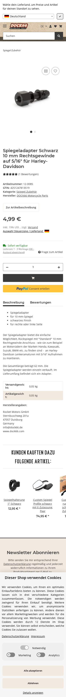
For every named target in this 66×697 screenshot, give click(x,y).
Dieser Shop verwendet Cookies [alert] (33, 577)
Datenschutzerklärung (17, 564)
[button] (50, 26)
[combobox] (28, 16)
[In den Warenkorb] (6, 62)
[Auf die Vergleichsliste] (46, 71)
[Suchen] (59, 36)
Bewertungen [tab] (40, 302)
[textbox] (28, 16)
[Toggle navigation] (5, 24)
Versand (33, 227)
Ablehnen (33, 683)
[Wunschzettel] (55, 26)
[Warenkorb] (60, 26)
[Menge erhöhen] (59, 267)
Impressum (38, 636)
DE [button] (42, 26)
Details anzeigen (33, 692)
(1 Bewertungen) (28, 174)
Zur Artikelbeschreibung (21, 207)
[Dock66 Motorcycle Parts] (19, 26)
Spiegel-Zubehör (26, 191)
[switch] (24, 647)
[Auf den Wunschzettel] (55, 71)
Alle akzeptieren (33, 670)
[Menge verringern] (7, 267)
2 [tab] (35, 132)
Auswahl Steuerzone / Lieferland (23, 231)
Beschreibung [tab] (13, 302)
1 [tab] (31, 132)
